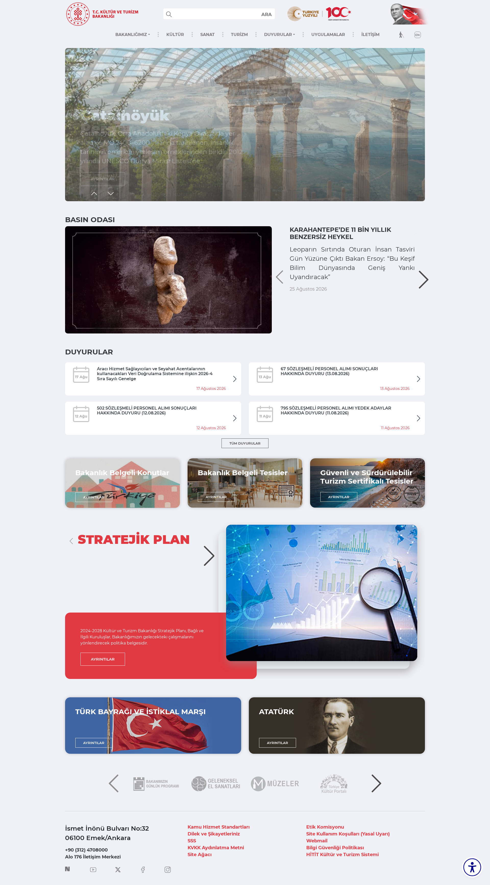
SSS (192, 841)
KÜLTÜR (175, 34)
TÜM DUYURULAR (245, 443)
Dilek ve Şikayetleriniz (214, 834)
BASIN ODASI (90, 219)
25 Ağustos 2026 (308, 289)
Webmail (316, 841)
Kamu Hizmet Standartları (219, 827)
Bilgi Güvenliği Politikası (335, 848)
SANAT (207, 34)
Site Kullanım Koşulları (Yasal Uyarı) (348, 834)
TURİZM (239, 34)
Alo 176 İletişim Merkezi (93, 857)
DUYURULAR (278, 34)
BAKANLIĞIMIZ (131, 34)
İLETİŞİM (370, 34)
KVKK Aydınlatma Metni (216, 848)
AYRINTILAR (103, 178)
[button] (417, 109)
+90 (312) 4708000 (86, 850)
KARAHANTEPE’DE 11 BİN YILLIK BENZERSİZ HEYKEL (340, 233)
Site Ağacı (200, 854)
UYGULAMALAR (328, 34)
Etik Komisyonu (325, 827)
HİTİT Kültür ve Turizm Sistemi (342, 854)
